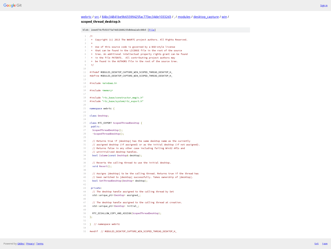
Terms (39, 243)
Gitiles (20, 243)
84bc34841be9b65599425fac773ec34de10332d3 (136, 17)
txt (316, 243)
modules (184, 17)
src (96, 17)
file (151, 29)
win (224, 17)
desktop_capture (206, 17)
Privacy (30, 243)
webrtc (86, 17)
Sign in (324, 5)
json (325, 243)
